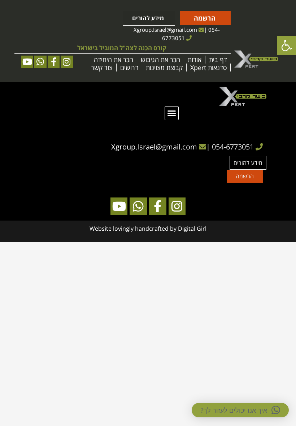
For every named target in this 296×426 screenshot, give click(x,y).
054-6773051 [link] (233, 147)
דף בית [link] (218, 60)
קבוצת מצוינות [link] (164, 67)
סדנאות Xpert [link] (208, 67)
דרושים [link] (129, 67)
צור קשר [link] (102, 67)
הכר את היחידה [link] (113, 60)
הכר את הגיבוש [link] (160, 60)
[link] (286, 45)
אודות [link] (194, 60)
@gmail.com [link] (181, 29)
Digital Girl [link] (192, 228)
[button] (172, 113)
